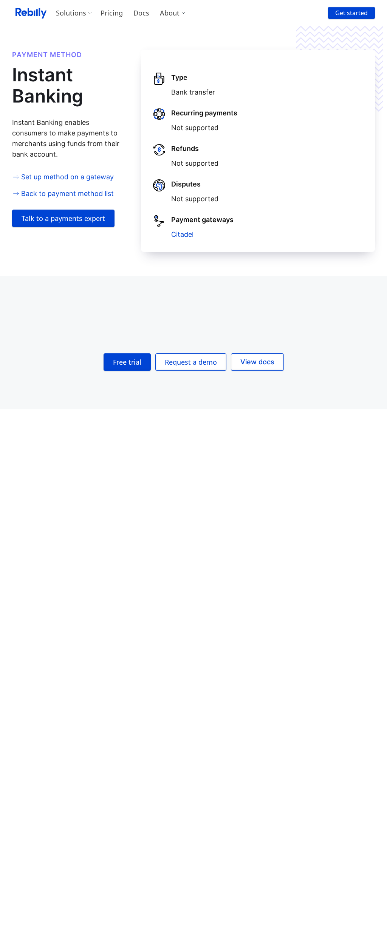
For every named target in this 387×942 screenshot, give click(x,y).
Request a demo (191, 362)
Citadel (182, 234)
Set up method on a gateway (67, 177)
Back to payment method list (67, 193)
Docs (141, 12)
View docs (257, 362)
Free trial (127, 362)
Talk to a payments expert (63, 218)
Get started (351, 13)
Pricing (112, 12)
